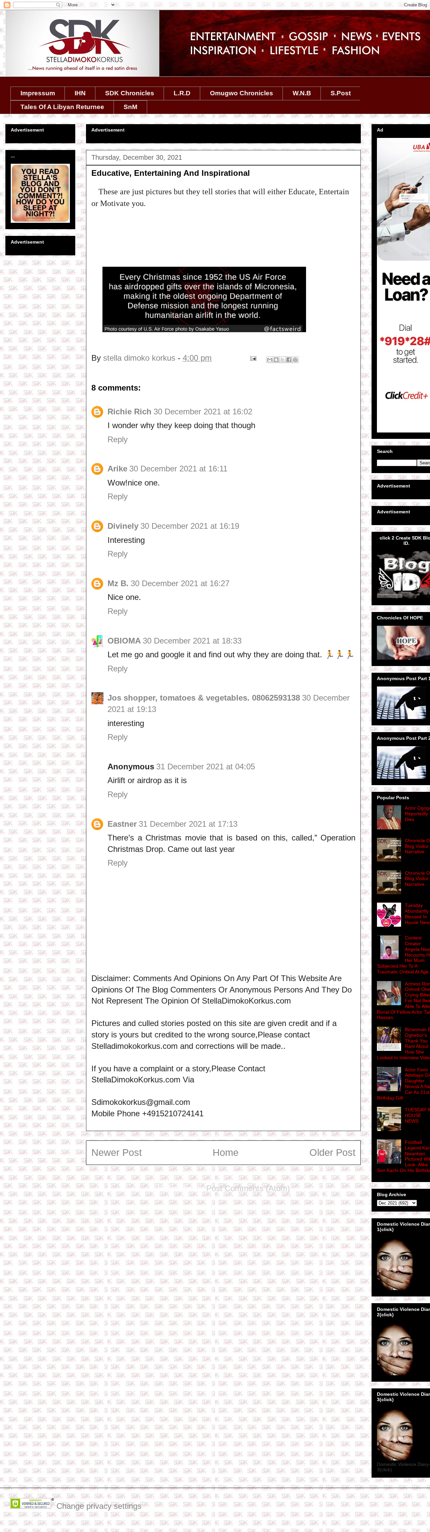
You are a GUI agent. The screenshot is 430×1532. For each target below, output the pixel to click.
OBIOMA (124, 640)
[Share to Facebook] (289, 359)
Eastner (122, 823)
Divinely (123, 525)
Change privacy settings (98, 1506)
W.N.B (302, 93)
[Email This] (269, 359)
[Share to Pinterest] (295, 359)
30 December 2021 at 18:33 (192, 640)
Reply (118, 439)
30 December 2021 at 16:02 (203, 411)
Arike (117, 468)
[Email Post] (252, 357)
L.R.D (182, 93)
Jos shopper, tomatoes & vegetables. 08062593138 (204, 697)
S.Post (341, 93)
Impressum (37, 93)
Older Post (332, 1152)
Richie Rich (130, 411)
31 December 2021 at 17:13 (188, 823)
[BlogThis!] (276, 359)
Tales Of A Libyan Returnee (62, 106)
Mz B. (118, 583)
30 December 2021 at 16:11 (178, 468)
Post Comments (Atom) (248, 1188)
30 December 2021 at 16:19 (189, 525)
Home (226, 1152)
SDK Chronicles (129, 93)
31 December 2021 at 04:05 (205, 766)
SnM (130, 106)
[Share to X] (282, 359)
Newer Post (116, 1152)
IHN (80, 93)
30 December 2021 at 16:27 (180, 583)
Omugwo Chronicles (241, 93)
